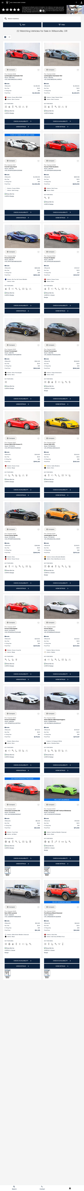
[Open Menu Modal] (2, 2)
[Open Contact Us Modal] (76, 2)
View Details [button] (21, 126)
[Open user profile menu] (81, 2)
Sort (23, 25)
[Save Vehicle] (38, 70)
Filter (63, 25)
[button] (41, 11)
